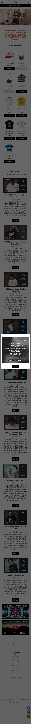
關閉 (15, 366)
